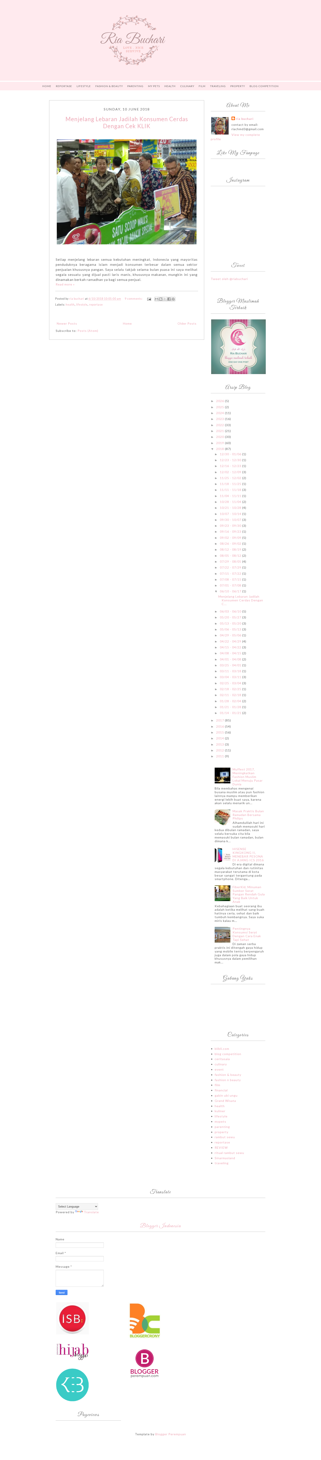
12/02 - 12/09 (231, 472)
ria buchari (245, 119)
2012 (220, 750)
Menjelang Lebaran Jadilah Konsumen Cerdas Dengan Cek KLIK (127, 123)
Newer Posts (67, 323)
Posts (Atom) (88, 331)
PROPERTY (237, 86)
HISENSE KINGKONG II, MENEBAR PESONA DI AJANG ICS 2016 (248, 854)
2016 (220, 726)
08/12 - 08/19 (231, 549)
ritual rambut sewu (229, 1153)
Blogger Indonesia (160, 1226)
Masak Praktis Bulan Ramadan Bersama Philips (248, 814)
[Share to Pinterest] (173, 299)
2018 (220, 449)
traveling (222, 1163)
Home (46, 86)
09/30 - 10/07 (231, 520)
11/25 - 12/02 (231, 478)
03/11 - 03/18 (231, 671)
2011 (220, 756)
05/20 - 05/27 (231, 617)
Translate (91, 1212)
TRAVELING (218, 86)
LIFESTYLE (84, 86)
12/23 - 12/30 (231, 460)
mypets (220, 1121)
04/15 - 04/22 (231, 647)
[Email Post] (149, 298)
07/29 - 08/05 (231, 561)
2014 (220, 738)
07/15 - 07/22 (231, 573)
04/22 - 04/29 (231, 641)
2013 (220, 744)
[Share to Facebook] (169, 299)
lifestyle (82, 304)
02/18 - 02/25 (231, 689)
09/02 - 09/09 (231, 537)
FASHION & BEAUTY (109, 86)
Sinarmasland (225, 1158)
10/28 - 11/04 (231, 502)
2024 (220, 413)
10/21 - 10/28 (231, 507)
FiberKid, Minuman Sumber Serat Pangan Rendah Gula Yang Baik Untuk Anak (249, 894)
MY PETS (154, 86)
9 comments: (134, 298)
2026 (220, 401)
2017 (220, 720)
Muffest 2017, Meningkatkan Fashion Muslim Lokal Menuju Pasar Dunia (248, 776)
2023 (220, 419)
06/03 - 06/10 (231, 611)
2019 (220, 443)
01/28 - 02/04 (231, 701)
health (70, 304)
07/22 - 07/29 (231, 567)
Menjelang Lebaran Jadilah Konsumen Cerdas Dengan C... (240, 600)
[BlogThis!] (161, 299)
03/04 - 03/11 (231, 677)
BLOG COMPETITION (264, 86)
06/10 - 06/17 (231, 591)
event (219, 1069)
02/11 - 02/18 (231, 695)
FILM (202, 86)
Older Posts (187, 323)
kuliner (220, 1111)
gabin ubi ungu (226, 1095)
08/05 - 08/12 (231, 555)
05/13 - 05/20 (231, 623)
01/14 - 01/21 (231, 713)
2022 (220, 425)
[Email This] (156, 299)
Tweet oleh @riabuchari (229, 279)
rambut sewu (225, 1137)
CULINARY (187, 86)
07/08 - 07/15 (231, 579)
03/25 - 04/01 (231, 665)
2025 (220, 407)
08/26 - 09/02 (231, 543)
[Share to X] (165, 299)
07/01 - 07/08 (231, 585)
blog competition (228, 1054)
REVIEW (221, 1147)
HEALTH (170, 86)
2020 (220, 437)
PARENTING (135, 86)
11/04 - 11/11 (231, 496)
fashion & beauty (228, 1075)
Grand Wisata (225, 1101)
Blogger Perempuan (170, 1434)
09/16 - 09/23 (231, 531)
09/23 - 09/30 (231, 525)
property (221, 1132)
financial (221, 1090)
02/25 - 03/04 (231, 683)
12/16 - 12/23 (231, 466)
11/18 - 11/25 (231, 484)
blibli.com (222, 1048)
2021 (220, 431)
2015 (220, 732)
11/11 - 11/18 (231, 490)
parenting (222, 1127)
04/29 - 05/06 (231, 635)
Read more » (65, 284)
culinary (221, 1064)
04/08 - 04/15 (231, 653)
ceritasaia (222, 1059)
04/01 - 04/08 (231, 659)
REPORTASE (64, 86)
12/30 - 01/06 (231, 454)
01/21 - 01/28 (231, 707)
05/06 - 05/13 (231, 629)
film (217, 1085)
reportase (96, 304)
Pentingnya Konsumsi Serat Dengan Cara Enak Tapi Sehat (247, 934)
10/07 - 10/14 (231, 514)
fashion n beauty (228, 1080)
